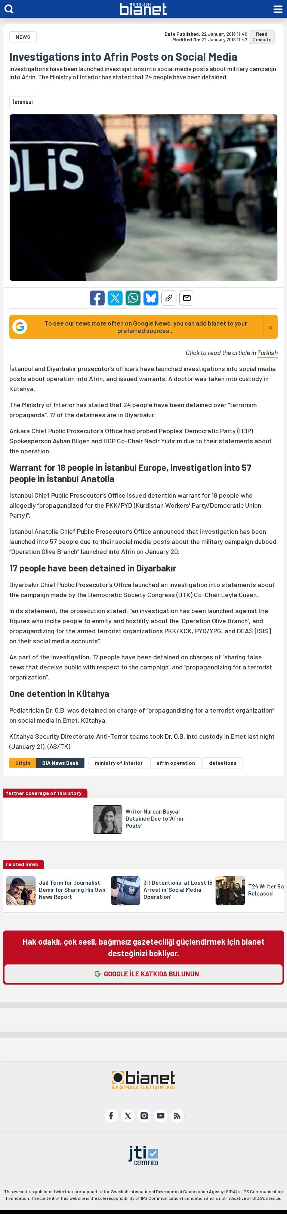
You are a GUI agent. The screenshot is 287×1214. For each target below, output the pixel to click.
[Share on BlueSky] (151, 298)
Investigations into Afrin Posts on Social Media (123, 56)
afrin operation (176, 763)
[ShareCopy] (168, 298)
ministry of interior (119, 763)
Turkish (267, 352)
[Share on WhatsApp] (133, 298)
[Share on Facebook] (97, 298)
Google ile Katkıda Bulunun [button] (151, 974)
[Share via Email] (186, 298)
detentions (223, 763)
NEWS (23, 37)
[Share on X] (115, 298)
